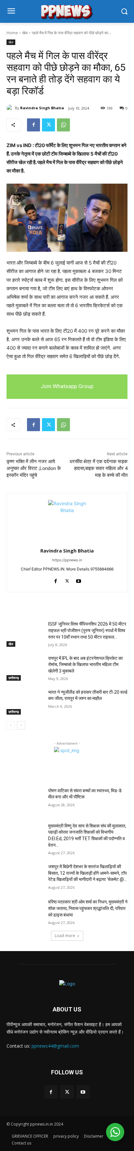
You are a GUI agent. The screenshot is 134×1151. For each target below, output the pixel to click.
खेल (25, 33)
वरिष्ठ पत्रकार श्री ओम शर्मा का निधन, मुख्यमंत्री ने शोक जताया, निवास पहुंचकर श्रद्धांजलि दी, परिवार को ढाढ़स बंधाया (87, 908)
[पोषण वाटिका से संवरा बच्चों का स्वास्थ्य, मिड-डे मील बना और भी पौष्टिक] (25, 800)
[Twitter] (48, 124)
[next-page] (21, 725)
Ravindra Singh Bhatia (42, 107)
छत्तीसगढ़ (13, 677)
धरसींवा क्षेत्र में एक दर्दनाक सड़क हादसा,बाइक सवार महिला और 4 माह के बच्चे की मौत (98, 468)
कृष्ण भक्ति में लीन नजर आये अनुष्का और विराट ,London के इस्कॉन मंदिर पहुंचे (34, 468)
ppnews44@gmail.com (55, 1046)
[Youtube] (78, 579)
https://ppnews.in (67, 560)
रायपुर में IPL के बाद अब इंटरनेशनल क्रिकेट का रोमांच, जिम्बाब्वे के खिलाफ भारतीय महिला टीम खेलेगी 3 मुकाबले (85, 665)
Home (12, 33)
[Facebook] (33, 124)
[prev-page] (11, 725)
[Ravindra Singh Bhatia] (11, 108)
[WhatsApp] (63, 124)
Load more (65, 935)
